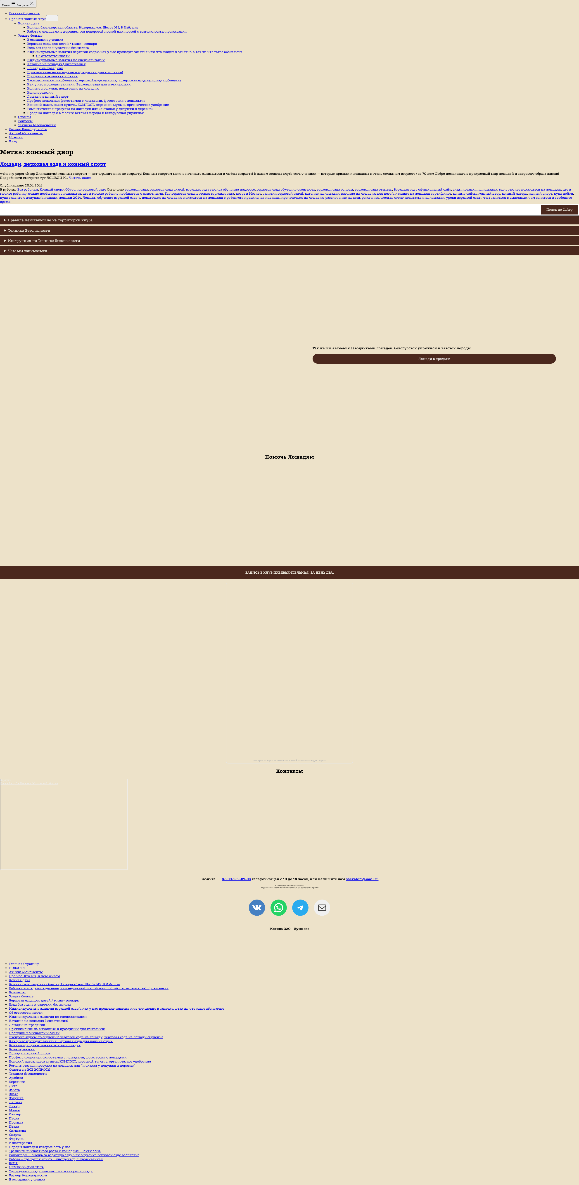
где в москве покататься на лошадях (530, 189)
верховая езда (136, 189)
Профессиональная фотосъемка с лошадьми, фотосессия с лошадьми (86, 101)
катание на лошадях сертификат (423, 193)
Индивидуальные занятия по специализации (66, 60)
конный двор (489, 193)
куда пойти (563, 193)
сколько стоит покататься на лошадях (412, 198)
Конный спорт (52, 189)
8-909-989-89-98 (236, 879)
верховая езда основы (335, 189)
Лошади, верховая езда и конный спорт (53, 164)
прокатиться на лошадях (302, 198)
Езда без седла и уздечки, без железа (58, 48)
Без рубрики (27, 189)
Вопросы (25, 121)
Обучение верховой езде (85, 189)
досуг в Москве (248, 193)
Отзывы (24, 117)
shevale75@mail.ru (362, 879)
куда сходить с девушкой (21, 198)
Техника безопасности (37, 125)
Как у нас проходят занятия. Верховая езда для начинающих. (79, 84)
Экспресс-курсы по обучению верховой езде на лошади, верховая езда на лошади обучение (104, 80)
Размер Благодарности (28, 129)
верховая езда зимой (166, 189)
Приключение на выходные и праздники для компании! (75, 72)
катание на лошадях (322, 193)
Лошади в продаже (434, 359)
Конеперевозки (40, 92)
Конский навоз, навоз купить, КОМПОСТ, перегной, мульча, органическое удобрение (98, 105)
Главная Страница (24, 13)
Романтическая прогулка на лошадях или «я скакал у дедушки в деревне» (90, 109)
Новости (16, 137)
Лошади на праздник (45, 68)
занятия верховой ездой (283, 193)
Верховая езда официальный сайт (422, 189)
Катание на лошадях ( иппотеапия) (56, 64)
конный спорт (540, 193)
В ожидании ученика (45, 40)
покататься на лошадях (162, 198)
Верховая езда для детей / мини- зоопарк (62, 44)
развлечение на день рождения (352, 198)
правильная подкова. (262, 198)
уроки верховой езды (464, 198)
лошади (50, 198)
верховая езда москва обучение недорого (220, 189)
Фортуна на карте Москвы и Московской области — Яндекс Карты (289, 760)
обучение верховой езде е (118, 198)
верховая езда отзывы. (373, 189)
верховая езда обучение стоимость (285, 189)
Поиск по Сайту (559, 209)
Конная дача (28, 23)
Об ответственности (53, 56)
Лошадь (89, 198)
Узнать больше (30, 35)
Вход (13, 141)
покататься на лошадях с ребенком (213, 198)
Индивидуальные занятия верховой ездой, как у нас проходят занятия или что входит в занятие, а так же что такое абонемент (134, 52)
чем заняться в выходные (505, 198)
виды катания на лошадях (475, 189)
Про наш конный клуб (27, 19)
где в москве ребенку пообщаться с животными (123, 193)
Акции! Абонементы (26, 133)
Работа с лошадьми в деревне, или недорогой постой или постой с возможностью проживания (107, 31)
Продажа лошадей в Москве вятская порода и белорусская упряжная (85, 113)
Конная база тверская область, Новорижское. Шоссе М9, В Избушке (82, 27)
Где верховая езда (180, 193)
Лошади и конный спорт (48, 96)
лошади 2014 (70, 198)
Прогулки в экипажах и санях (52, 76)
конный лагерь (514, 193)
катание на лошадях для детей (367, 193)
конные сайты (465, 193)
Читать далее (80, 178)
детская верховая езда (215, 193)
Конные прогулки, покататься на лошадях (63, 88)
